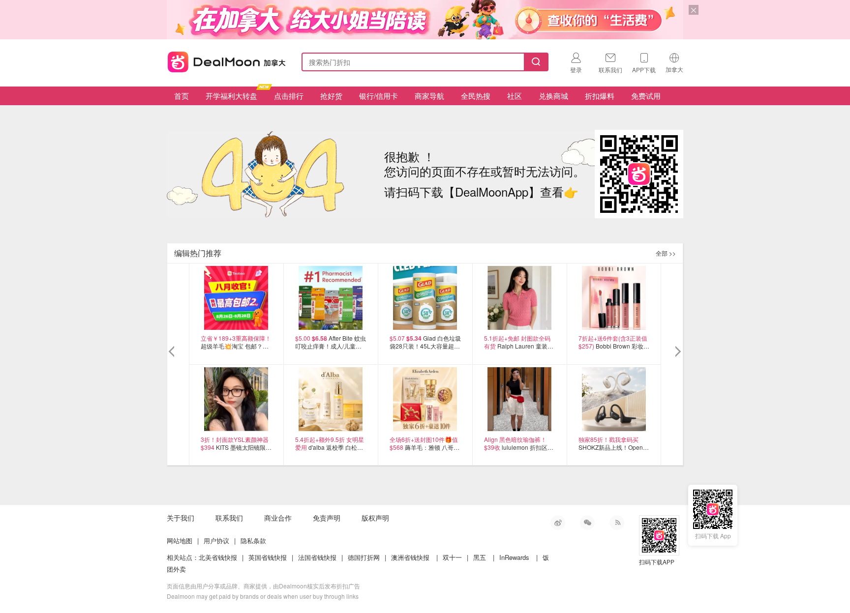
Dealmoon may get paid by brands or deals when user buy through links (263, 596)
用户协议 (216, 540)
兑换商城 (553, 95)
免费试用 (646, 95)
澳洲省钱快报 (410, 557)
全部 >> (666, 253)
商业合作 (278, 518)
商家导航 (429, 95)
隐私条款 (253, 540)
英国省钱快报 (267, 557)
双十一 (452, 557)
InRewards (514, 557)
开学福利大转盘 (231, 95)
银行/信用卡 (378, 95)
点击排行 (289, 95)
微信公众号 (587, 522)
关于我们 (180, 518)
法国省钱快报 (317, 557)
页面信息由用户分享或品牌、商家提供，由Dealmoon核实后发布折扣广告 (263, 586)
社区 (514, 95)
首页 (181, 95)
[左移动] (173, 352)
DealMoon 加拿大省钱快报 (224, 60)
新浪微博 (557, 522)
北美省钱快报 (218, 557)
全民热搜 (475, 95)
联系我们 (229, 518)
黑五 (479, 557)
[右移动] (677, 352)
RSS (616, 522)
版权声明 (375, 518)
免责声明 (326, 518)
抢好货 (331, 95)
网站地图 (179, 540)
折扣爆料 (599, 95)
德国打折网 (364, 557)
